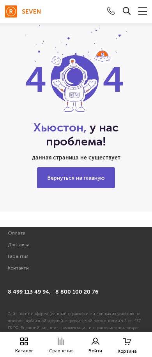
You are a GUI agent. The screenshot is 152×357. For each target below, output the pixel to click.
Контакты (18, 268)
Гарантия (18, 256)
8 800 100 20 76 (76, 292)
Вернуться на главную (76, 178)
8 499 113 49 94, (29, 292)
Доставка (19, 244)
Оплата (16, 233)
